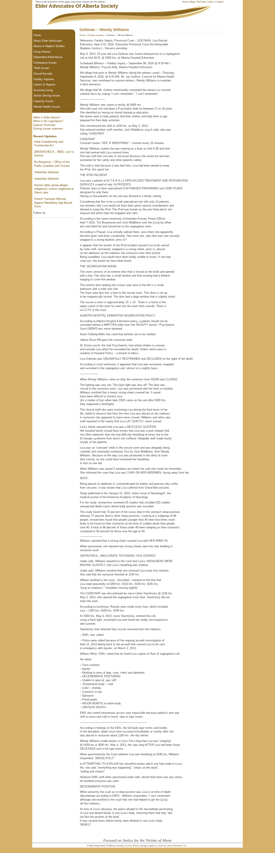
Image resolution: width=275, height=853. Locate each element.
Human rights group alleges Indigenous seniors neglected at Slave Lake (54, 188)
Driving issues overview (48, 128)
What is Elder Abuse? (46, 117)
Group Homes (42, 51)
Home (185, 1)
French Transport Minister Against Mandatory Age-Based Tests (53, 202)
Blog (192, 1)
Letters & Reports (44, 84)
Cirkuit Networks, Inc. (177, 845)
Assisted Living (43, 90)
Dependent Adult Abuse (48, 57)
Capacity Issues (44, 101)
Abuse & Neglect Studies (49, 46)
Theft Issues (41, 68)
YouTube (201, 1)
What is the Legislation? (48, 121)
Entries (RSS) (132, 845)
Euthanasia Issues (45, 62)
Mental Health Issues (47, 106)
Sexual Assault (43, 73)
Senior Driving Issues (47, 95)
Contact (219, 1)
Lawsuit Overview (44, 125)
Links (210, 1)
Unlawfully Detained (46, 172)
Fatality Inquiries (96, 35)
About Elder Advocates (48, 40)
